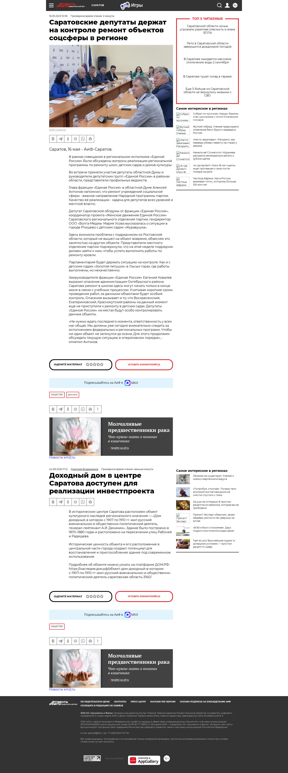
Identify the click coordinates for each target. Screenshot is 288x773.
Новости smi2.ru (62, 457)
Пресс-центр (138, 701)
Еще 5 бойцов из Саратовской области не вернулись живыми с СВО (208, 92)
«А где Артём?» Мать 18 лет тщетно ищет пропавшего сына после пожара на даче (214, 168)
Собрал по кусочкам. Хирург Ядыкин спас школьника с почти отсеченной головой (215, 116)
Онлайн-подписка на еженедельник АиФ (205, 701)
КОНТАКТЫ (120, 701)
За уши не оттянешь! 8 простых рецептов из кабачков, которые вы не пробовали (216, 504)
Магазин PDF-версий (162, 701)
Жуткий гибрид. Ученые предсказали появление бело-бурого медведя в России (216, 129)
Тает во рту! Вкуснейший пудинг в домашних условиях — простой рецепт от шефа (214, 543)
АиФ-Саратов (57, 129)
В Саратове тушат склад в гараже (207, 76)
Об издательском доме (95, 701)
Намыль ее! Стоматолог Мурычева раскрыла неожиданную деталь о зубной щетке (214, 155)
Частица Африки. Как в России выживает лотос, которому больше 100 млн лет (214, 181)
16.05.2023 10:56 (58, 16)
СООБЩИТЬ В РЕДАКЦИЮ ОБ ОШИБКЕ (102, 705)
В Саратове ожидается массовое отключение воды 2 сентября (207, 60)
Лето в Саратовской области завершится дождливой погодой (208, 45)
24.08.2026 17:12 (58, 469)
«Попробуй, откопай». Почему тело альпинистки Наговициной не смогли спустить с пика (214, 492)
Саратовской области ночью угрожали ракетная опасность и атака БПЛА (207, 30)
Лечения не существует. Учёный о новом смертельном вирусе (213, 477)
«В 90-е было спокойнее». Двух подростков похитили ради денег (213, 529)
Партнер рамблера (114, 758)
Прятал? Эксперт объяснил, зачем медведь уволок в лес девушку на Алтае (214, 517)
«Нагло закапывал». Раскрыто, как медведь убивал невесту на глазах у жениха (215, 142)
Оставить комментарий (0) (144, 364)
